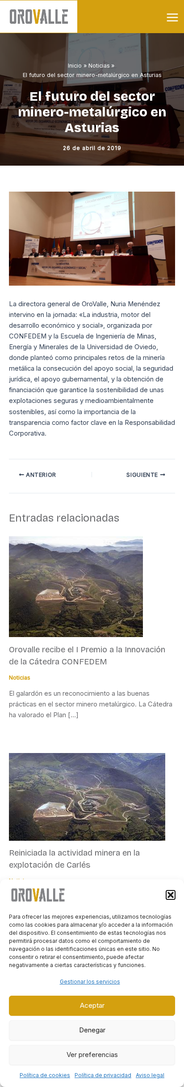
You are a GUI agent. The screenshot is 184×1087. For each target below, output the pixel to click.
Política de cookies (45, 1075)
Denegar (92, 1030)
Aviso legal (150, 1075)
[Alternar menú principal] (172, 17)
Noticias (19, 677)
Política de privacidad (103, 1075)
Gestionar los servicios (90, 981)
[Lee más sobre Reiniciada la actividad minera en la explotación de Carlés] (87, 796)
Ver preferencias (92, 1054)
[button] (170, 894)
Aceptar (92, 1005)
